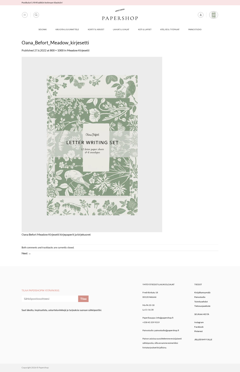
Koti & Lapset (145, 29)
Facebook (198, 327)
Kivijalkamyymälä (202, 292)
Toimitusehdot (201, 301)
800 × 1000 (57, 50)
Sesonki (42, 29)
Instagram (199, 322)
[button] (25, 15)
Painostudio (195, 29)
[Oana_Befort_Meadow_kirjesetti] (92, 144)
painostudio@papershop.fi (166, 330)
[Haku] (36, 15)
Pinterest (198, 331)
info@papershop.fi (164, 317)
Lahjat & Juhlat (121, 29)
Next (26, 253)
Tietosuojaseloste (202, 306)
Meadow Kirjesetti (78, 50)
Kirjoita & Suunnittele (67, 29)
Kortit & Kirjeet (96, 29)
